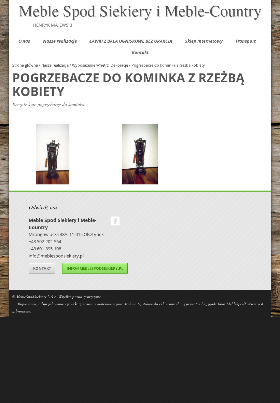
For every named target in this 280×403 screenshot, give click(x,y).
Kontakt (140, 52)
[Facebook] (115, 221)
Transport (245, 41)
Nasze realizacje (60, 41)
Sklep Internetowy (204, 41)
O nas (24, 41)
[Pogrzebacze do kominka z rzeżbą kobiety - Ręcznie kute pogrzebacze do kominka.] (52, 154)
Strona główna (25, 65)
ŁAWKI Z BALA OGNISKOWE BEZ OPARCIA (130, 41)
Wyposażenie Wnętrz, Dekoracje (100, 65)
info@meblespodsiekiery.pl (56, 256)
